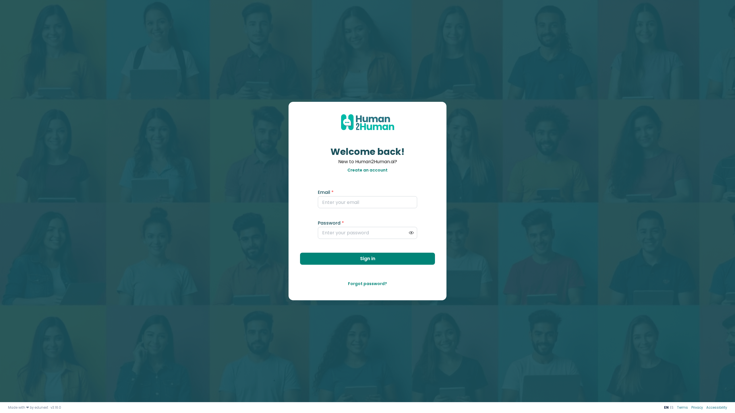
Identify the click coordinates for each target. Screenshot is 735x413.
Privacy (697, 407)
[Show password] (411, 233)
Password (331, 223)
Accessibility (716, 407)
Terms (682, 407)
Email (326, 192)
